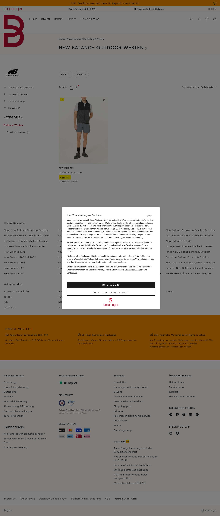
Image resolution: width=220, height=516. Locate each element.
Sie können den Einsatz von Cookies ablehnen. (103, 262)
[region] (111, 258)
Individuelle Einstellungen (111, 292)
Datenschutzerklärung (134, 270)
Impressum (72, 273)
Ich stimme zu (111, 284)
